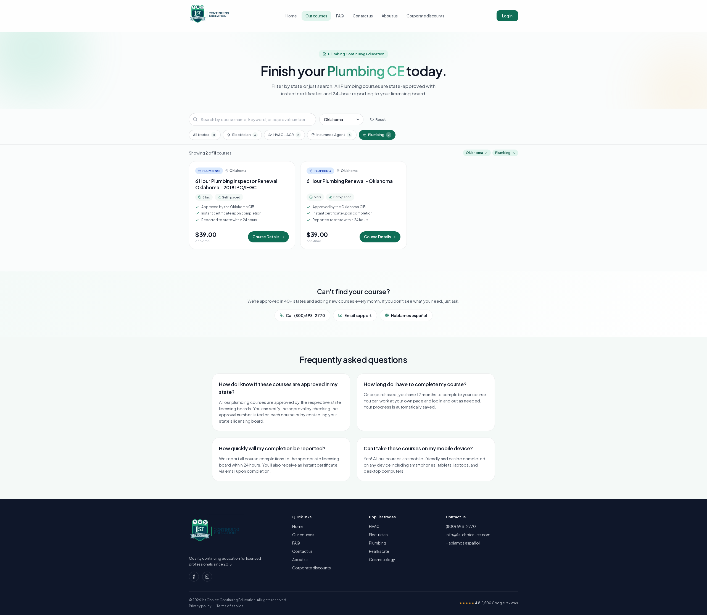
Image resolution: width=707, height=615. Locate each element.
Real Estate (379, 551)
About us (390, 15)
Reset (381, 119)
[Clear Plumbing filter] (513, 153)
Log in (507, 15)
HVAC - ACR (286, 134)
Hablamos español (409, 315)
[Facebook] (194, 577)
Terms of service (230, 606)
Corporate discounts (425, 15)
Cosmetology (382, 559)
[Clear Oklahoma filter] (486, 153)
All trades (204, 134)
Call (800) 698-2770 (305, 315)
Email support (358, 315)
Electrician (244, 134)
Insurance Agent (333, 134)
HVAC (374, 526)
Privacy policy (200, 606)
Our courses (316, 15)
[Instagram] (207, 577)
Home (291, 15)
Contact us (363, 15)
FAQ (340, 15)
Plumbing (379, 134)
